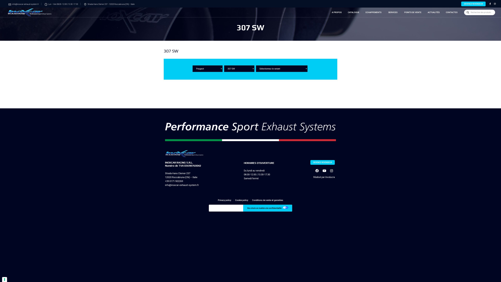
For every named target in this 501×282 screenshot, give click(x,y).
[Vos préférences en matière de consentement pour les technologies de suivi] (4, 279)
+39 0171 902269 (174, 181)
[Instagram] (331, 170)
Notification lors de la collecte (226, 208)
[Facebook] (317, 170)
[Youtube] (324, 170)
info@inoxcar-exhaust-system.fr (182, 185)
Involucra (330, 177)
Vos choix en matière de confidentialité (264, 208)
